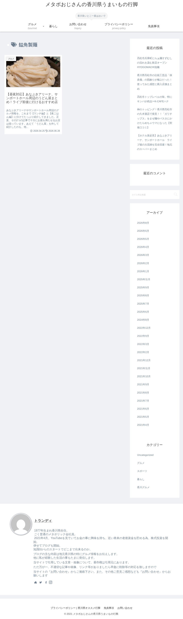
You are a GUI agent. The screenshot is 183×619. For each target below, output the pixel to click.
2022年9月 (143, 335)
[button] (175, 194)
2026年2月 (143, 263)
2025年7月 (143, 303)
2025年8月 (143, 295)
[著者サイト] (35, 582)
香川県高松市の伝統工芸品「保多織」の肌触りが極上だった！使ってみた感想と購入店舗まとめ (154, 82)
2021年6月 (143, 408)
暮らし (141, 479)
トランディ (43, 521)
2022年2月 (143, 352)
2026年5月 (143, 238)
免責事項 (109, 607)
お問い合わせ (124, 607)
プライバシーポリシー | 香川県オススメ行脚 (75, 607)
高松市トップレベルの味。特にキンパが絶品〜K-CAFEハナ (154, 99)
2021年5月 (143, 416)
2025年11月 (143, 279)
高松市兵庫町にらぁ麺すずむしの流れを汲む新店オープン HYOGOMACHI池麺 (154, 63)
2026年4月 (143, 247)
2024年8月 (143, 319)
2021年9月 (143, 384)
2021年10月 (144, 376)
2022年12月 (144, 327)
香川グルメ (143, 487)
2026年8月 (143, 222)
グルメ (141, 463)
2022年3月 (143, 344)
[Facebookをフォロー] (45, 582)
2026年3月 (143, 255)
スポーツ (142, 471)
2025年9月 (143, 287)
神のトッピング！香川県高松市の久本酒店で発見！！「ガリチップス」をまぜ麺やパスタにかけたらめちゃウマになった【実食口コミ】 (154, 118)
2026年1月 (143, 271)
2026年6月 (143, 230)
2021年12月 (144, 360)
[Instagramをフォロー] (50, 582)
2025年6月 (143, 311)
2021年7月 (143, 400)
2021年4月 (143, 424)
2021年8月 (143, 392)
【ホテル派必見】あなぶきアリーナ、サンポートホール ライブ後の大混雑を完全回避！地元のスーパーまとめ (154, 142)
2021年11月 (143, 368)
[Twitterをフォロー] (40, 582)
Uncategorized (145, 454)
